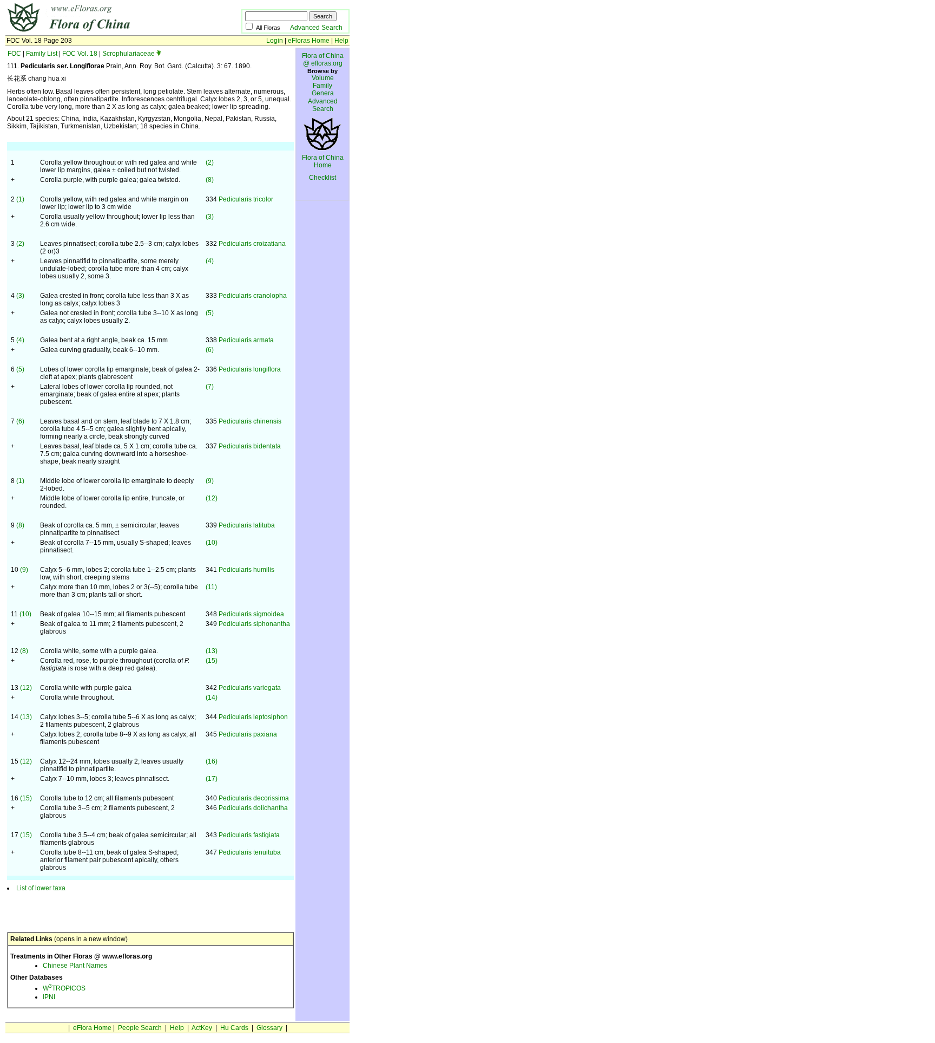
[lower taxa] (158, 53)
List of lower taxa (40, 888)
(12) (212, 498)
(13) (212, 651)
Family (322, 85)
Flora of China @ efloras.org (323, 59)
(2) (210, 162)
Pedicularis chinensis (250, 421)
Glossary (269, 1028)
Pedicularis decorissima (254, 798)
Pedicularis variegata (250, 688)
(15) (212, 660)
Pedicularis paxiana (248, 734)
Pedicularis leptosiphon (253, 717)
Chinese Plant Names (75, 965)
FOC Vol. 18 (79, 53)
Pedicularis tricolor (246, 199)
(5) (210, 313)
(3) (210, 216)
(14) (212, 697)
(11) (211, 587)
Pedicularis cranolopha (253, 295)
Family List (41, 53)
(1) (20, 199)
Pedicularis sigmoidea (251, 614)
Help (341, 40)
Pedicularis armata (246, 340)
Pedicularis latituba (247, 525)
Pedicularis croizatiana (252, 243)
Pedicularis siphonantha (254, 624)
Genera (323, 93)
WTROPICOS (64, 988)
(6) (210, 350)
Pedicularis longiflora (250, 369)
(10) (212, 542)
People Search (140, 1028)
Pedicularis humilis (246, 569)
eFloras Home (309, 40)
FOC (14, 53)
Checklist (322, 177)
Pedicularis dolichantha (253, 808)
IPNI (49, 997)
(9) (210, 481)
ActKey (202, 1028)
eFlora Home (92, 1028)
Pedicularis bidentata (250, 446)
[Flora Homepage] (106, 31)
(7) (210, 386)
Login (274, 40)
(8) (210, 180)
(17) (212, 779)
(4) (210, 261)
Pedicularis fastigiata (249, 835)
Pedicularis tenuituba (250, 852)
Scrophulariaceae (128, 53)
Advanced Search (316, 27)
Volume (323, 78)
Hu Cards (234, 1028)
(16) (212, 761)
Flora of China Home (323, 161)
